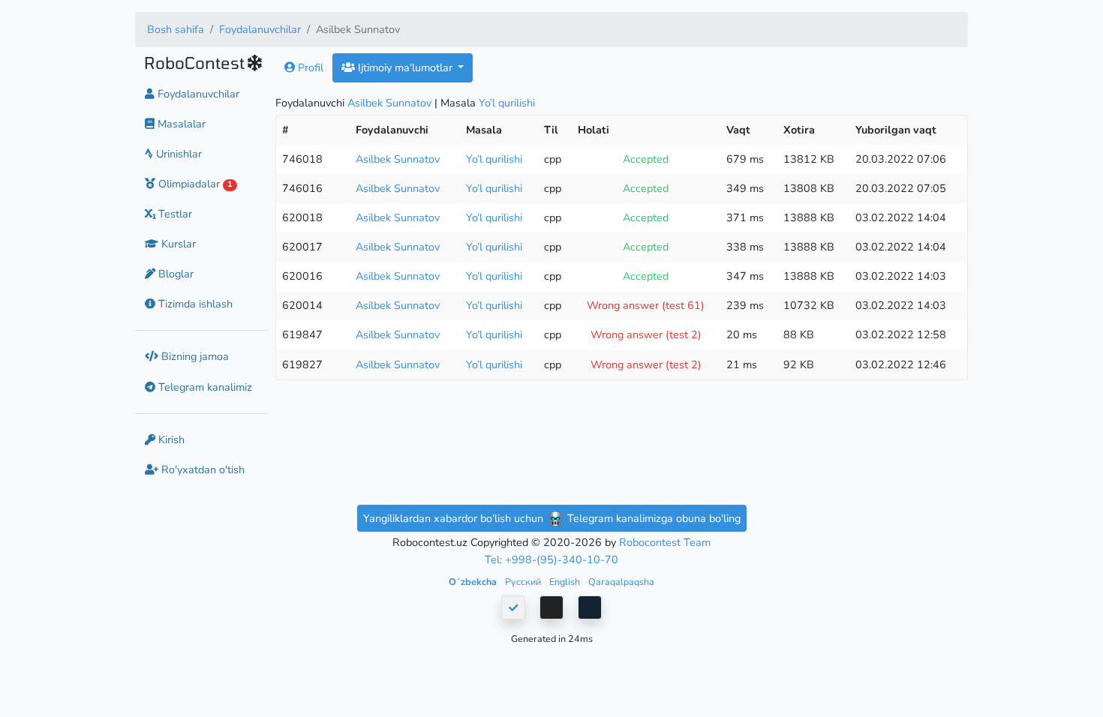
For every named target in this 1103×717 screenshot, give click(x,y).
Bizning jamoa (193, 356)
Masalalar (180, 123)
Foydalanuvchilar (260, 29)
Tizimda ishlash (194, 303)
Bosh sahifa (175, 29)
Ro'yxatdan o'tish (201, 469)
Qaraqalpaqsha (621, 581)
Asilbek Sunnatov (389, 102)
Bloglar (174, 273)
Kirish (170, 439)
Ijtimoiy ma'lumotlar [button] (405, 67)
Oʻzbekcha (474, 581)
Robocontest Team (665, 542)
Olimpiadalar (193, 183)
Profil (309, 67)
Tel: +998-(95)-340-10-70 (551, 559)
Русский (524, 581)
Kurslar (177, 243)
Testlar (173, 213)
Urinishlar (177, 153)
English (565, 581)
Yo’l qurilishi (507, 102)
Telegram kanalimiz (203, 387)
